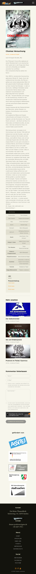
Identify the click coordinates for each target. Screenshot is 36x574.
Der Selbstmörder (12, 319)
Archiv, (8, 54)
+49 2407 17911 (18, 527)
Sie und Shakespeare (14, 340)
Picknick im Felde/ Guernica (16, 361)
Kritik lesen (11, 286)
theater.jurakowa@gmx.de (18, 524)
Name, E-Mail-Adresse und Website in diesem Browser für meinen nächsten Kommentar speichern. (19, 385)
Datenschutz (14, 409)
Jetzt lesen (11, 283)
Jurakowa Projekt (14, 54)
